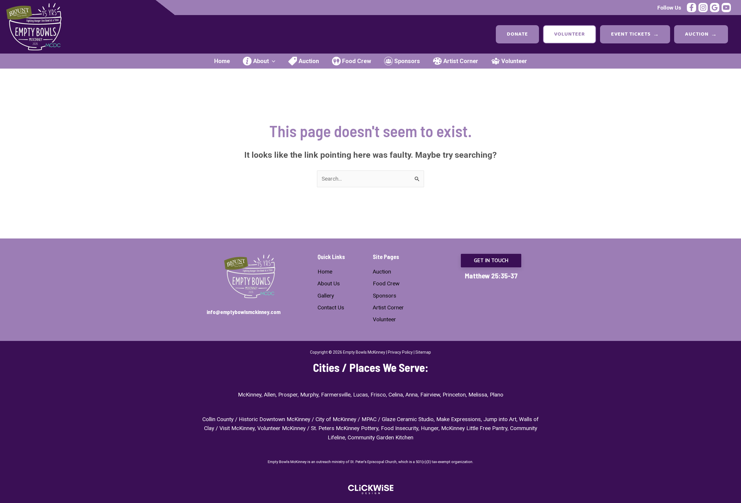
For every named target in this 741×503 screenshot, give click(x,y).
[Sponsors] (384, 295)
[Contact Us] (331, 307)
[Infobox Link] (250, 312)
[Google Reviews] (714, 7)
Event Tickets (635, 34)
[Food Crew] (386, 283)
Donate (517, 34)
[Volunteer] (384, 319)
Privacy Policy (400, 352)
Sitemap (423, 352)
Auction (701, 34)
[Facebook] (691, 7)
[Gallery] (326, 295)
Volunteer (569, 34)
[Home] (325, 271)
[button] (491, 260)
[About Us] (329, 283)
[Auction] (382, 271)
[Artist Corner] (388, 307)
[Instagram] (703, 7)
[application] (272, 61)
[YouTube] (726, 7)
